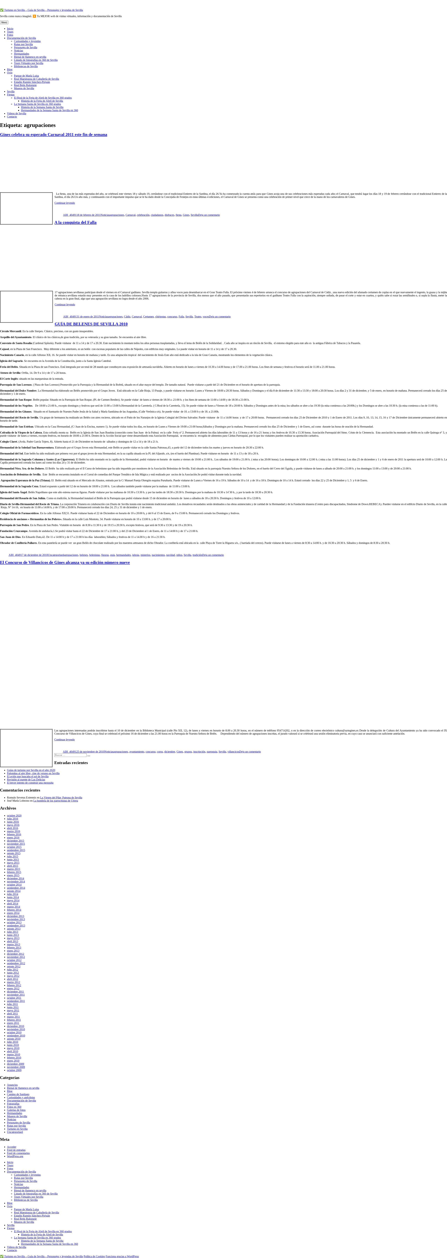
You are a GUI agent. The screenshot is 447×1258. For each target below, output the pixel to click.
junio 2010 (13, 1045)
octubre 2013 (14, 922)
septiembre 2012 (16, 963)
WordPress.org (15, 1156)
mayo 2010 (13, 1048)
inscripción (199, 751)
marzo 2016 (13, 831)
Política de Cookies (94, 1256)
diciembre (169, 751)
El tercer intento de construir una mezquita (30, 782)
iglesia (135, 554)
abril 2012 (12, 979)
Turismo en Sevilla (17, 1128)
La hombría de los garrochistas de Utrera (55, 800)
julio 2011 (12, 1004)
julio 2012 (12, 969)
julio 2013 (12, 931)
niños (179, 554)
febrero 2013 (14, 947)
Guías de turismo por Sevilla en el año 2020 (31, 770)
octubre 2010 (14, 1032)
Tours (10, 31)
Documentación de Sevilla (21, 38)
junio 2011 (13, 1007)
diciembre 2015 (15, 840)
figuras (105, 554)
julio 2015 (12, 856)
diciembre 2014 (15, 878)
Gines (186, 214)
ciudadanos (157, 214)
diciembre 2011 (15, 991)
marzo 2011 (13, 1016)
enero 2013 (13, 950)
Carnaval (130, 214)
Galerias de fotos (16, 1110)
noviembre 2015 (16, 843)
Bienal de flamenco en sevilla (30, 56)
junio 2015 (13, 859)
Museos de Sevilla (24, 88)
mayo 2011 (13, 1010)
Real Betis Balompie (25, 85)
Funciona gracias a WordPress (122, 1256)
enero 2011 (13, 1023)
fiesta (178, 214)
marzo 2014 (13, 906)
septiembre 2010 (16, 1035)
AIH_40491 (69, 214)
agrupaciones (117, 214)
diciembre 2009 (15, 1063)
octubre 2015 (14, 846)
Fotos (10, 34)
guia (112, 554)
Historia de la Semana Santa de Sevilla (42, 107)
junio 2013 (13, 935)
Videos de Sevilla (16, 113)
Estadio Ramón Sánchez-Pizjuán (32, 82)
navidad (170, 554)
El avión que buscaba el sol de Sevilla (28, 776)
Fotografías (13, 1103)
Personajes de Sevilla (25, 47)
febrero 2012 (14, 985)
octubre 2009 (14, 1070)
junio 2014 (13, 897)
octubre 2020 (14, 815)
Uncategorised (56, 554)
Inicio (10, 28)
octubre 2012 (14, 960)
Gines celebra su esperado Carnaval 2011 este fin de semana (53, 134)
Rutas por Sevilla (23, 44)
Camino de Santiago (18, 1094)
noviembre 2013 (16, 919)
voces (206, 316)
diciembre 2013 (15, 916)
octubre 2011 (14, 997)
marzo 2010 (13, 1054)
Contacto (12, 116)
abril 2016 (12, 828)
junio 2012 (13, 972)
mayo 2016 (13, 824)
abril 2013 (12, 941)
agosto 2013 (13, 928)
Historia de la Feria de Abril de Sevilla (42, 100)
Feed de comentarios (18, 1153)
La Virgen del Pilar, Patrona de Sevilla (61, 797)
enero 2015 (13, 875)
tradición (197, 554)
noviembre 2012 (16, 957)
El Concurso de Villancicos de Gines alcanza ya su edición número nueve (65, 562)
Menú (4, 22)
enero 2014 (13, 912)
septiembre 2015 (16, 850)
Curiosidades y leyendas (27, 41)
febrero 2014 (14, 909)
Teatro (197, 316)
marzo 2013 (13, 944)
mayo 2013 (13, 938)
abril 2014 (12, 903)
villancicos (233, 751)
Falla (181, 316)
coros (160, 751)
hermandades (123, 554)
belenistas (94, 554)
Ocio (9, 72)
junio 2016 (13, 821)
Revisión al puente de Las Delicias (26, 779)
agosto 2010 (13, 1038)
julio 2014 (12, 894)
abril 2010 (12, 1051)
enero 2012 (13, 988)
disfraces (169, 214)
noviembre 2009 (16, 1067)
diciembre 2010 (15, 1026)
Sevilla (10, 91)
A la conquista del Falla (75, 222)
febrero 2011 (14, 1019)
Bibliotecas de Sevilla (26, 66)
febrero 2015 (14, 872)
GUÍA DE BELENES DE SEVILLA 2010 (91, 324)
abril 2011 (12, 1013)
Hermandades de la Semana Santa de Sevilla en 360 (49, 110)
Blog (9, 69)
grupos (188, 751)
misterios (145, 554)
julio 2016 (12, 818)
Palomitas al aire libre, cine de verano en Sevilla (33, 773)
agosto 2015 (13, 853)
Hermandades (21, 53)
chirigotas (160, 316)
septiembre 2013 (16, 925)
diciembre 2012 (15, 953)
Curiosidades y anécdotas (21, 1097)
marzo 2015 (13, 868)
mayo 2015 (13, 862)
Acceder (11, 1146)
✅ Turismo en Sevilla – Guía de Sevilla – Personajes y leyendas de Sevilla (41, 10)
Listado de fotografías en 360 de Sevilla (36, 60)
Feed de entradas (16, 1149)
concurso (172, 316)
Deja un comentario (209, 214)
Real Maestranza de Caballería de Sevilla (36, 78)
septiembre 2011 (16, 1001)
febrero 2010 (14, 1057)
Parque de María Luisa (26, 75)
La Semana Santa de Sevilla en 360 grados (37, 104)
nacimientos (158, 554)
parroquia (212, 751)
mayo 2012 (13, 975)
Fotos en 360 (14, 1106)
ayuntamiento (136, 751)
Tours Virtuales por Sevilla (28, 63)
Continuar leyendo (64, 202)
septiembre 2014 (16, 887)
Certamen (148, 316)
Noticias (18, 50)
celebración (143, 214)
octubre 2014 (14, 884)
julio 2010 (12, 1041)
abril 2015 (12, 865)
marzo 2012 (13, 982)
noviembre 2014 (16, 881)
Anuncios (12, 1084)
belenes (84, 554)
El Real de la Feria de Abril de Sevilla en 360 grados (43, 97)
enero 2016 (13, 837)
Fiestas (10, 94)
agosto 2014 (13, 890)
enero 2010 (13, 1060)
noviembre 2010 (16, 1029)
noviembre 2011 (16, 994)
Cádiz (127, 316)
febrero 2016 (14, 834)
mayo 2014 (13, 900)
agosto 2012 (13, 966)
